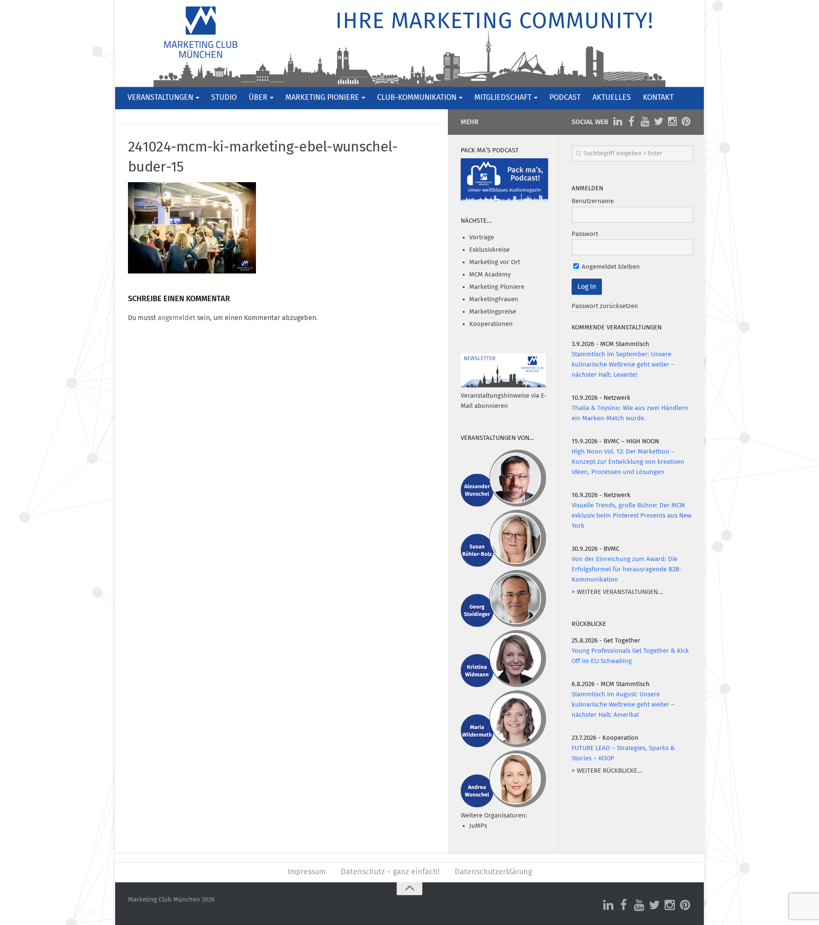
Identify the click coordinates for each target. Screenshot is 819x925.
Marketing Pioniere (496, 287)
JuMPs (478, 826)
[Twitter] (658, 121)
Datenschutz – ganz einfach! (390, 872)
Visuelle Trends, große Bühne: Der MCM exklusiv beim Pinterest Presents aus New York (631, 515)
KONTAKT (658, 98)
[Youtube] (645, 121)
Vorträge (481, 237)
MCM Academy (490, 274)
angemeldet (176, 317)
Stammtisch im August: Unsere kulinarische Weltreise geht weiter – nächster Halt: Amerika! (623, 704)
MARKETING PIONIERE (322, 98)
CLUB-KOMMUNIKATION (416, 98)
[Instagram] (672, 121)
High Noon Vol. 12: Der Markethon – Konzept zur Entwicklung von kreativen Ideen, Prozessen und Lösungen (628, 461)
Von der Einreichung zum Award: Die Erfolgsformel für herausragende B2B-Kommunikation (627, 569)
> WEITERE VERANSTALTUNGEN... (617, 592)
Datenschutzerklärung (493, 872)
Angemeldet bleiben (610, 267)
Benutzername (593, 201)
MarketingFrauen (493, 299)
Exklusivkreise (489, 250)
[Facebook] (631, 121)
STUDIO (224, 98)
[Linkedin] (618, 121)
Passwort (585, 234)
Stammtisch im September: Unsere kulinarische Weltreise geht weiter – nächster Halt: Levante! (623, 364)
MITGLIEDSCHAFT (502, 98)
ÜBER (258, 98)
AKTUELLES (611, 98)
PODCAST (565, 98)
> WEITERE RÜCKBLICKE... (607, 771)
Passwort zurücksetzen (605, 306)
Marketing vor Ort (494, 262)
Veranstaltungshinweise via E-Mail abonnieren (504, 401)
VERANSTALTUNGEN (160, 98)
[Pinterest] (686, 121)
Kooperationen (491, 324)
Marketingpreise (492, 311)
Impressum (306, 872)
